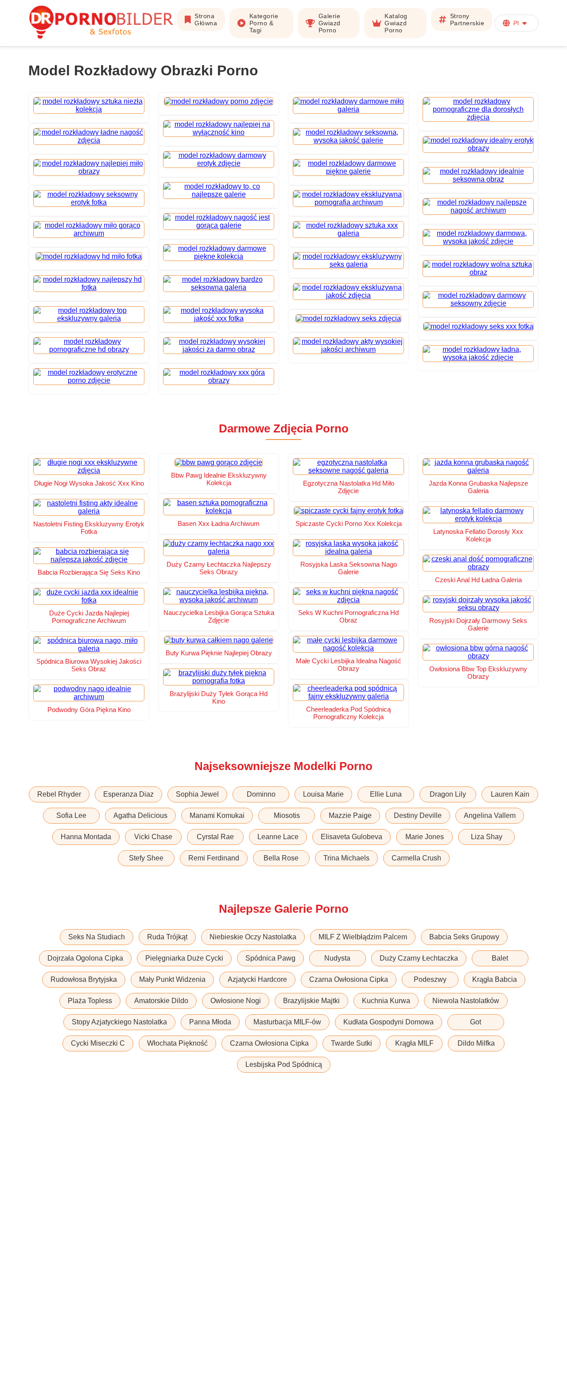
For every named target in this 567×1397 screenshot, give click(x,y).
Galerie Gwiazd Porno (329, 23)
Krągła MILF (414, 1043)
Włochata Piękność (177, 1043)
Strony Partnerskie (467, 19)
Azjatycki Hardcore (257, 979)
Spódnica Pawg (270, 958)
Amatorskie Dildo (161, 1000)
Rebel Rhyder (59, 794)
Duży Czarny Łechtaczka (419, 958)
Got (475, 1022)
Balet (500, 958)
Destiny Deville (418, 815)
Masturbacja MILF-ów (287, 1022)
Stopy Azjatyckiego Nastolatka (119, 1022)
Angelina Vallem (490, 815)
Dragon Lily (448, 794)
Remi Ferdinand (213, 858)
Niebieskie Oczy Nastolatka (253, 937)
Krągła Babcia (494, 979)
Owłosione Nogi (235, 1000)
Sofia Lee (71, 815)
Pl (516, 23)
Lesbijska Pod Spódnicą (283, 1064)
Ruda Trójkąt (167, 937)
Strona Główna (205, 19)
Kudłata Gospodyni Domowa (388, 1022)
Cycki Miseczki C (98, 1043)
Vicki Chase (153, 837)
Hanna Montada (86, 837)
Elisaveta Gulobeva (351, 837)
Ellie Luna (386, 794)
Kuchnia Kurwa (386, 1000)
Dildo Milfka (476, 1043)
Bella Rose (281, 858)
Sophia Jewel (197, 794)
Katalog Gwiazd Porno (396, 23)
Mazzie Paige (350, 815)
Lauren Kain (510, 794)
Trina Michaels (346, 858)
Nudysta (337, 958)
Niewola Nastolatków (465, 1000)
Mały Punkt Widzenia (172, 979)
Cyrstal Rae (215, 837)
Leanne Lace (278, 837)
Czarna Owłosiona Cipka (348, 979)
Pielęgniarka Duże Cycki (184, 958)
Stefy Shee (146, 858)
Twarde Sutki (351, 1043)
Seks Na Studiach (96, 937)
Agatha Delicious (140, 815)
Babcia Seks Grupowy (464, 937)
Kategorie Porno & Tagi (264, 23)
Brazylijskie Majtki (311, 1000)
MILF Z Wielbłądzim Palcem (362, 937)
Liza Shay (486, 837)
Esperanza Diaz (128, 794)
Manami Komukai (217, 815)
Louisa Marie (323, 794)
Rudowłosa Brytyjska (83, 979)
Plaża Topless (90, 1000)
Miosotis (287, 815)
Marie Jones (424, 837)
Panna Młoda (210, 1022)
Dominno (261, 794)
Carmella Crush (416, 858)
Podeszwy (430, 979)
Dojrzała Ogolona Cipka (85, 958)
